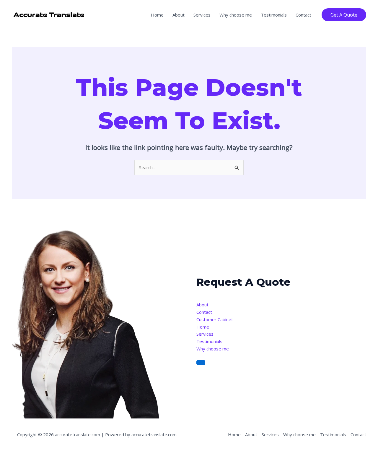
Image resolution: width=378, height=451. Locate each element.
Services (202, 15)
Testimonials (274, 15)
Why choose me (235, 15)
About (178, 15)
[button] (344, 14)
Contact (303, 15)
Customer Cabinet (214, 319)
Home (157, 15)
